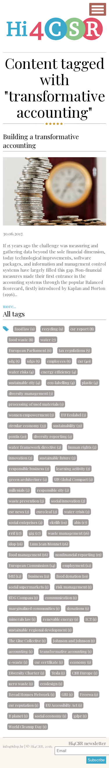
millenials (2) (19, 490)
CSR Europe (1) (84, 672)
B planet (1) (18, 715)
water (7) (48, 339)
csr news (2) (19, 511)
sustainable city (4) (24, 382)
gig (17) (35, 533)
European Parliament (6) (30, 350)
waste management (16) (68, 533)
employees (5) (59, 361)
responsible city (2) (53, 490)
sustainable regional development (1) (40, 629)
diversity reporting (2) (53, 436)
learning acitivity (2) (73, 468)
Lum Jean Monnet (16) (49, 543)
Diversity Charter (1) (26, 672)
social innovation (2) (68, 500)
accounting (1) (21, 651)
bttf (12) (15, 576)
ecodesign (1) (51, 683)
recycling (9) (52, 328)
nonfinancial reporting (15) (78, 554)
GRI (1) (67, 694)
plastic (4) (90, 382)
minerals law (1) (22, 619)
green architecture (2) (28, 479)
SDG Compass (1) (23, 597)
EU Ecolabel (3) (73, 414)
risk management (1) (74, 586)
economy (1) (80, 662)
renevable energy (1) (60, 619)
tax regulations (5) (74, 350)
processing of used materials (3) (36, 404)
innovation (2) (20, 457)
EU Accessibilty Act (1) (64, 705)
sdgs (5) (33, 361)
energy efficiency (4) (58, 371)
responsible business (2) (29, 468)
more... (9, 306)
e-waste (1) (18, 662)
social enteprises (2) (25, 522)
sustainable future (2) (58, 457)
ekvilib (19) (58, 522)
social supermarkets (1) (29, 586)
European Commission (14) (32, 565)
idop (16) (16, 543)
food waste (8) (21, 339)
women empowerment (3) (31, 414)
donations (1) (78, 608)
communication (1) (61, 597)
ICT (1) (91, 619)
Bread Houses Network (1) (31, 694)
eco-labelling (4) (61, 382)
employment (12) (76, 565)
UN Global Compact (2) (73, 479)
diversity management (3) (31, 393)
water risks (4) (21, 371)
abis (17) (80, 522)
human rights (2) (82, 447)
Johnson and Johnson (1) (74, 640)
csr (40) (84, 361)
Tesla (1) (58, 672)
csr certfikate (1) (49, 662)
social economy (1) (50, 715)
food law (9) (25, 328)
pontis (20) (17, 436)
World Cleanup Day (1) (28, 726)
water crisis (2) (77, 511)
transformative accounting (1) (66, 651)
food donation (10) (72, 576)
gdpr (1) (80, 715)
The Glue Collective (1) (27, 640)
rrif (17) (15, 533)
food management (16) (28, 554)
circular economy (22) (27, 425)
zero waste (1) (21, 683)
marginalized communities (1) (34, 608)
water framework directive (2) (35, 447)
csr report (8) (82, 328)
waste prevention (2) (26, 500)
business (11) (38, 576)
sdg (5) (14, 361)
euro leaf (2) (46, 511)
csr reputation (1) (23, 705)
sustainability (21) (67, 425)
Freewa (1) (89, 694)
